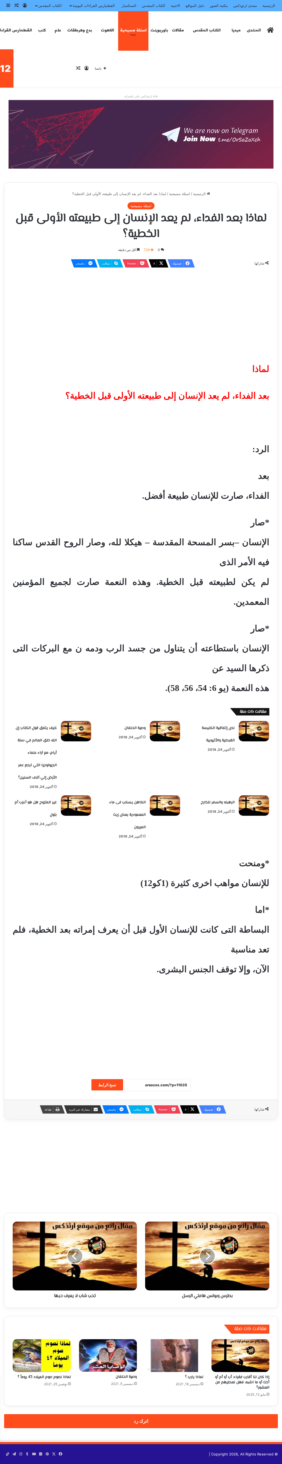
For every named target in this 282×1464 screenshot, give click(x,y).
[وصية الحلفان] (165, 731)
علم (58, 30)
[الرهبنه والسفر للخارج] (254, 805)
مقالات (178, 30)
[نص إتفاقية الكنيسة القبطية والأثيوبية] (254, 731)
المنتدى (254, 30)
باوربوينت (159, 30)
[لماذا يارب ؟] (174, 1355)
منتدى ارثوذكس (245, 5)
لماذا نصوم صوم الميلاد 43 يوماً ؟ (44, 1377)
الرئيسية (268, 5)
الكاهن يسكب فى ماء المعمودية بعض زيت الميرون (127, 814)
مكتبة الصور (219, 5)
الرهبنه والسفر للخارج (218, 802)
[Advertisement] (141, 312)
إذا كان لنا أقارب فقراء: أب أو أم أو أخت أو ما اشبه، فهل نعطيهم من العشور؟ (242, 1382)
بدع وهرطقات (79, 30)
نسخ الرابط (107, 1084)
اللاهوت (107, 30)
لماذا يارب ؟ (194, 1377)
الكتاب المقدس (153, 5)
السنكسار (129, 5)
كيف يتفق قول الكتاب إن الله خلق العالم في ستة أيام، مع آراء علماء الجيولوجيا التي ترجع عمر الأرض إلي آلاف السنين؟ (36, 753)
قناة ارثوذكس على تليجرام (141, 96)
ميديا (236, 30)
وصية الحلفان (135, 728)
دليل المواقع (195, 5)
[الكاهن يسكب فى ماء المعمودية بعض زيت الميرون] (165, 805)
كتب (42, 30)
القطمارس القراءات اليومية (94, 5)
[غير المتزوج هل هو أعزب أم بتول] (76, 805)
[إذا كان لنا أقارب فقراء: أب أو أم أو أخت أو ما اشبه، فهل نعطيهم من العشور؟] (241, 1355)
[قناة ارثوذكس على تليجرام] (141, 134)
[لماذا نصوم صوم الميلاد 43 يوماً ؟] (42, 1355)
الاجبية (175, 5)
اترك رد (141, 1421)
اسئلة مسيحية (133, 30)
